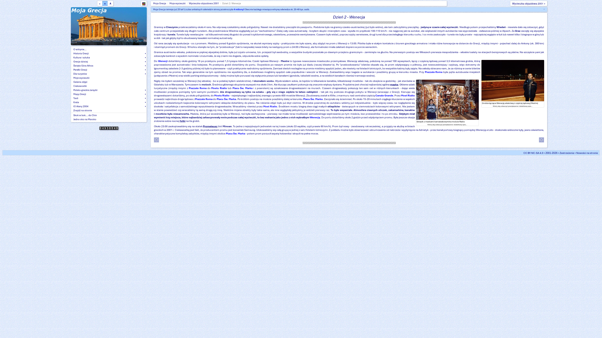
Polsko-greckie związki (85, 90)
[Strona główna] (109, 26)
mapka (394, 84)
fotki (182, 121)
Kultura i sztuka (81, 57)
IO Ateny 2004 (80, 106)
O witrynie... (80, 49)
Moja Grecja (159, 3)
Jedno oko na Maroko (84, 119)
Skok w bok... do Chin (85, 115)
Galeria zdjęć (80, 82)
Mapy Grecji (79, 94)
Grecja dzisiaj (80, 61)
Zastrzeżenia (567, 153)
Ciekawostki (80, 86)
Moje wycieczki (177, 3)
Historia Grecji (81, 53)
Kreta (76, 102)
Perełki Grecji (80, 69)
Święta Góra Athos (83, 65)
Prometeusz (210, 126)
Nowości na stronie (587, 153)
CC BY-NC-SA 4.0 (533, 153)
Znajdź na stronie (82, 110)
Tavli (75, 98)
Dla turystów (80, 73)
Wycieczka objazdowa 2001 (204, 3)
